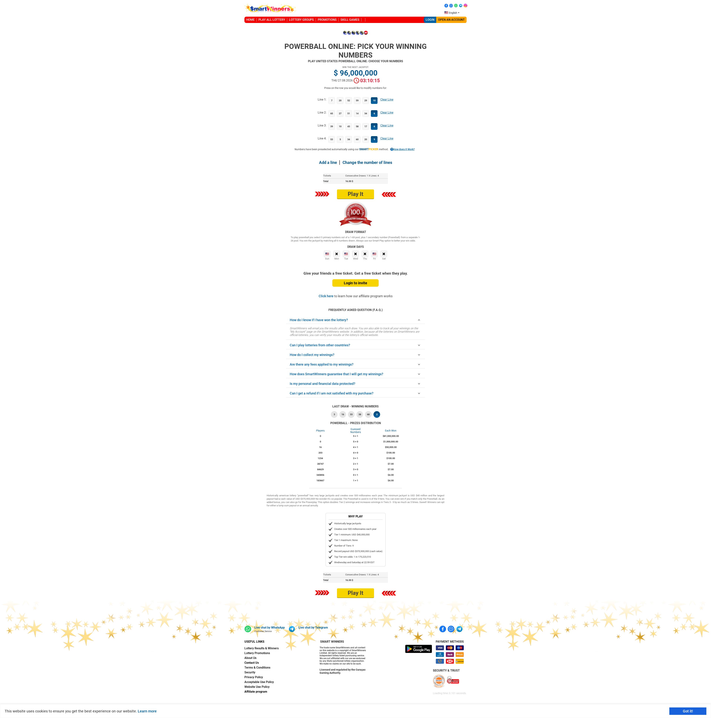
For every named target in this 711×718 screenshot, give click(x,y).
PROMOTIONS (327, 19)
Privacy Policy (253, 677)
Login (430, 19)
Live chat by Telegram (313, 627)
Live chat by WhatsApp (269, 627)
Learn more (147, 711)
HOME (250, 19)
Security (249, 672)
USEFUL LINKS (254, 641)
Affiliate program (255, 691)
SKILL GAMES (350, 19)
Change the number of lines (367, 162)
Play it (355, 194)
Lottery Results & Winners (261, 648)
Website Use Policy (257, 687)
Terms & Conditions (257, 667)
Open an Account (451, 19)
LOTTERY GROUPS (301, 19)
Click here (326, 296)
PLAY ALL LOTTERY (271, 19)
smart (368, 149)
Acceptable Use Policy (259, 682)
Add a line (328, 162)
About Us (250, 658)
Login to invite (355, 283)
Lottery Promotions (257, 653)
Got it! (688, 711)
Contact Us (251, 662)
